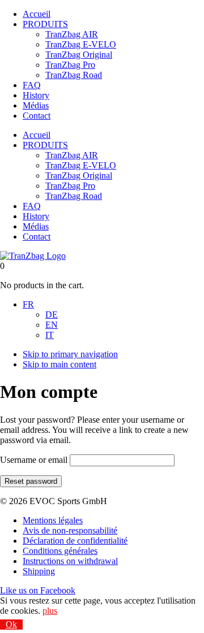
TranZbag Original (78, 54)
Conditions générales (60, 551)
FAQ (32, 85)
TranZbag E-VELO (80, 44)
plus (49, 610)
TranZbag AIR (71, 34)
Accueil (36, 14)
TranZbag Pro (70, 65)
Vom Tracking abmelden (74, 624)
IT (49, 335)
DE (51, 314)
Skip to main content (59, 364)
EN (51, 324)
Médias (36, 105)
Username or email (33, 460)
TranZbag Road (73, 75)
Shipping (39, 571)
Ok (11, 624)
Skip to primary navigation (70, 354)
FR (28, 304)
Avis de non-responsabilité (70, 530)
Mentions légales (53, 520)
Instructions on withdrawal (70, 561)
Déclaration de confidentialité (75, 540)
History (36, 95)
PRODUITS (45, 24)
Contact (36, 115)
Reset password (31, 481)
